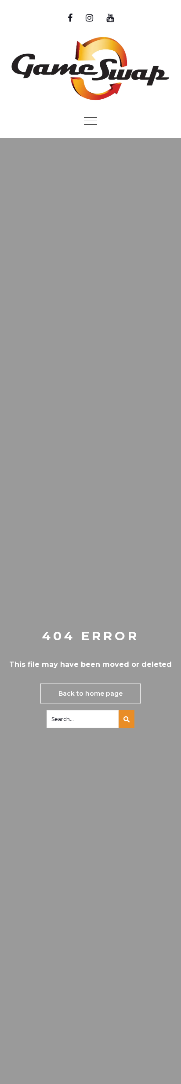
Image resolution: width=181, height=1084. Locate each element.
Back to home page (90, 693)
